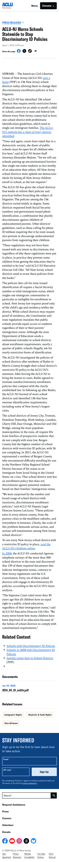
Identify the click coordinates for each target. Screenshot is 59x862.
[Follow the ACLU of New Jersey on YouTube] (12, 841)
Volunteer (7, 825)
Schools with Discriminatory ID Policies (31, 646)
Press (5, 811)
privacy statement (29, 783)
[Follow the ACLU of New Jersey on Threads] (26, 841)
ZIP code (7, 770)
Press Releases (11, 22)
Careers (6, 818)
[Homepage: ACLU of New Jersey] (11, 6)
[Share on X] (24, 52)
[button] (30, 51)
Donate (6, 831)
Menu (34, 5)
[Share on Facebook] (19, 52)
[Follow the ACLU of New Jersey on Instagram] (19, 841)
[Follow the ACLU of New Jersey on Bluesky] (33, 841)
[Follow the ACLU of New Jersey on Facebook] (5, 841)
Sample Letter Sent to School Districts (30, 658)
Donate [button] (46, 5)
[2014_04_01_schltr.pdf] (29, 688)
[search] (54, 795)
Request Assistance (13, 804)
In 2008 (7, 553)
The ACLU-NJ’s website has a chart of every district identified (28, 132)
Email (6, 759)
